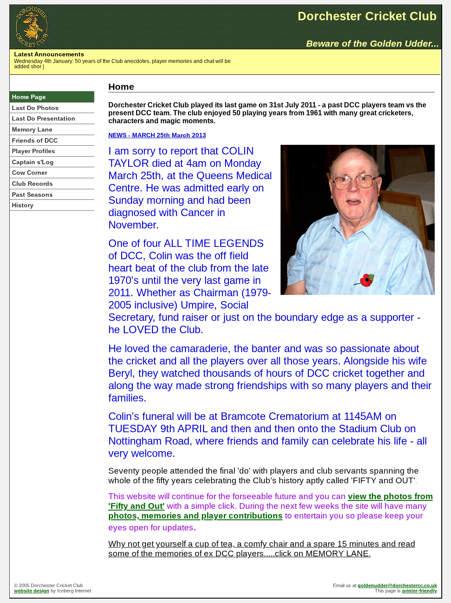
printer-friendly (419, 590)
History (22, 205)
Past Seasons (32, 194)
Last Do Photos (35, 108)
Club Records (32, 183)
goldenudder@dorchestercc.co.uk (397, 585)
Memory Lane (32, 129)
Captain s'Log (33, 162)
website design (31, 590)
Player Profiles (33, 151)
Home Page (29, 97)
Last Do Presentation (43, 118)
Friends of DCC (35, 140)
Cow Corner (29, 172)
